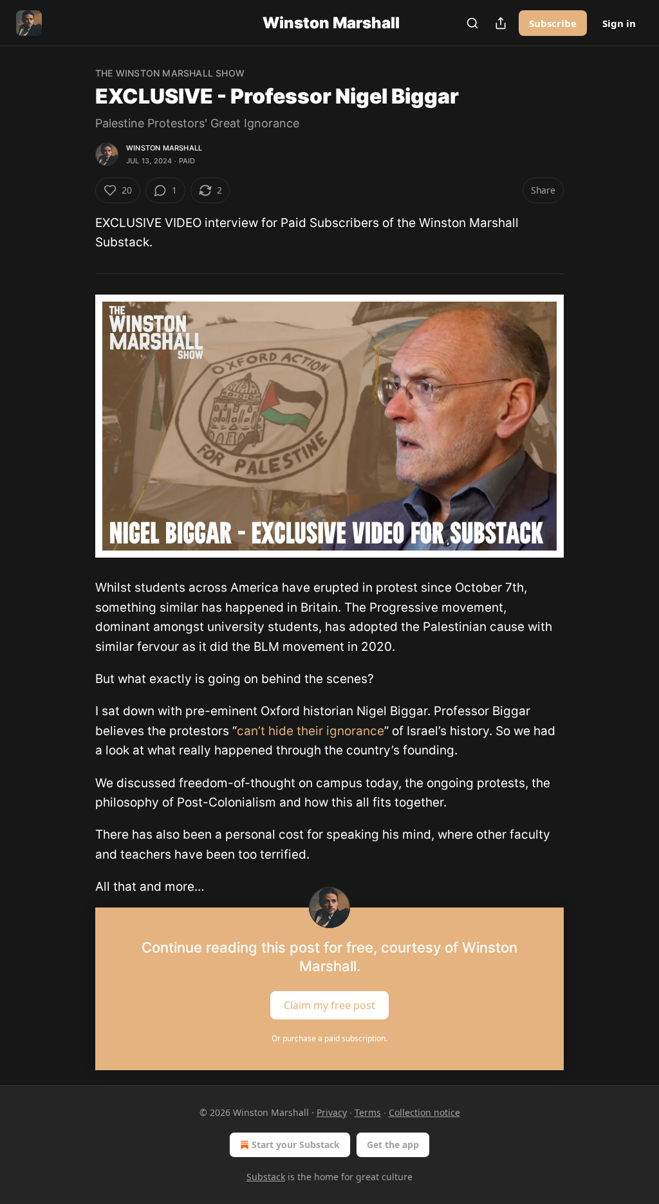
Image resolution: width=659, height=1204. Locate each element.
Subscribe (553, 23)
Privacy (332, 1112)
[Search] (472, 23)
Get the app (393, 1144)
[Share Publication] (501, 23)
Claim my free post (329, 1005)
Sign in (619, 23)
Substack (265, 1177)
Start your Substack (296, 1144)
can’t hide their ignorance (310, 731)
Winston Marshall (164, 147)
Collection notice (424, 1112)
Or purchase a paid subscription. (329, 1038)
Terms (368, 1112)
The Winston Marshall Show (170, 73)
